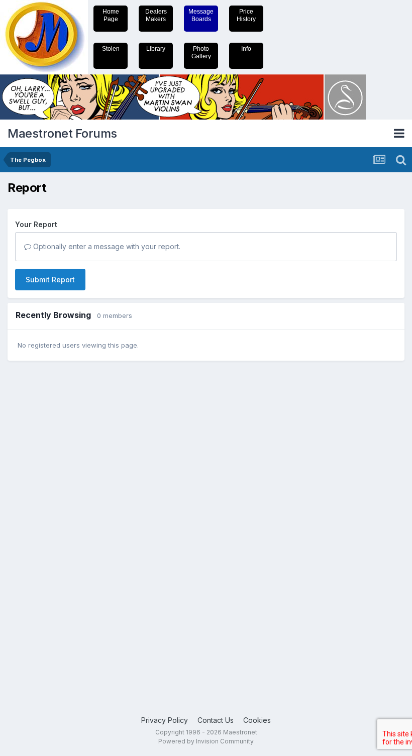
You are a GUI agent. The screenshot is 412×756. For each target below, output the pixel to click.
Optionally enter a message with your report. (105, 246)
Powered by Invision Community (206, 741)
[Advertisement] (48, 524)
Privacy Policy (164, 720)
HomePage (110, 15)
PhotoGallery (201, 52)
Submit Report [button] (50, 279)
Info (246, 48)
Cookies (257, 720)
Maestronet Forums (62, 133)
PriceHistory (246, 15)
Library (155, 48)
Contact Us (215, 720)
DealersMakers (156, 15)
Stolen (111, 48)
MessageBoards (201, 15)
